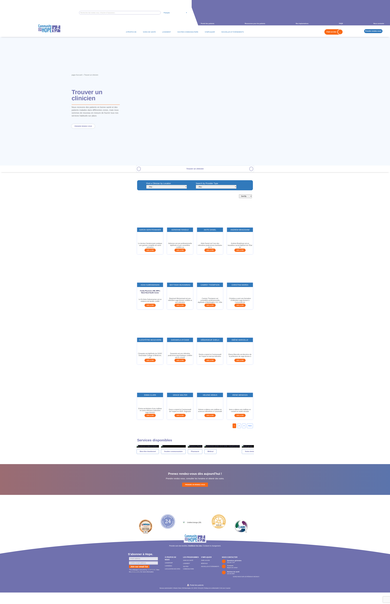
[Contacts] (224, 566)
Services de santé (233, 572)
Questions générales (234, 560)
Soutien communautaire (146, 451)
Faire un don (205, 560)
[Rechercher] (159, 12)
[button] (139, 169)
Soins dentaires (224, 451)
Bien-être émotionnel (246, 451)
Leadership (169, 563)
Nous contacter (229, 557)
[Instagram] (250, 572)
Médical (183, 451)
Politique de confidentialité (211, 588)
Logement (186, 563)
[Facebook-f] (246, 572)
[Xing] (257, 572)
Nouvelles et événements (210, 566)
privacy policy (135, 572)
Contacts (230, 565)
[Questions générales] (224, 561)
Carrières (168, 566)
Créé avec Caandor (225, 588)
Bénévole (204, 563)
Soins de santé (188, 560)
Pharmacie (168, 451)
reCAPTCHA (151, 569)
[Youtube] (254, 572)
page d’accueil (77, 75)
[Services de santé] (224, 572)
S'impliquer (206, 557)
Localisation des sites (172, 569)
